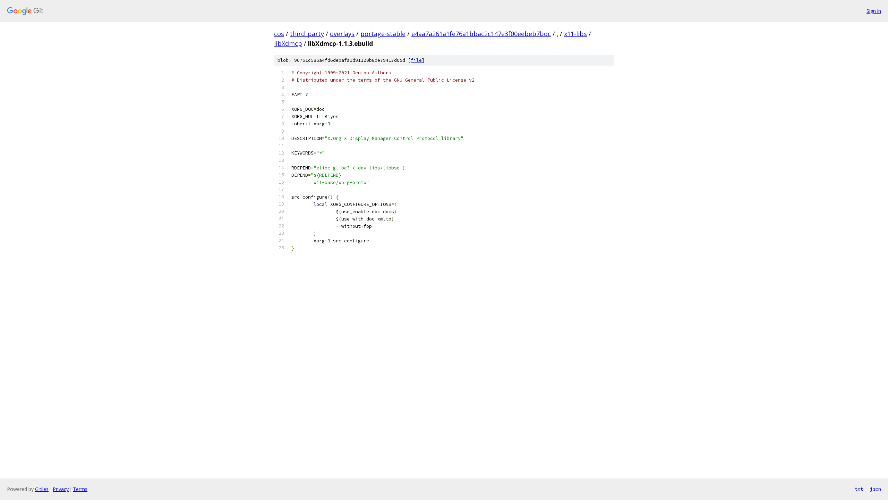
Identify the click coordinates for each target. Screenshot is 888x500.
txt (859, 489)
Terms (80, 489)
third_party (307, 34)
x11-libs (575, 34)
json (875, 489)
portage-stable (382, 34)
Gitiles (42, 489)
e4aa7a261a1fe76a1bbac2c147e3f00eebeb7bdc (481, 34)
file (416, 60)
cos (279, 34)
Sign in (873, 11)
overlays (342, 34)
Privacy (61, 489)
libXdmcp (288, 43)
